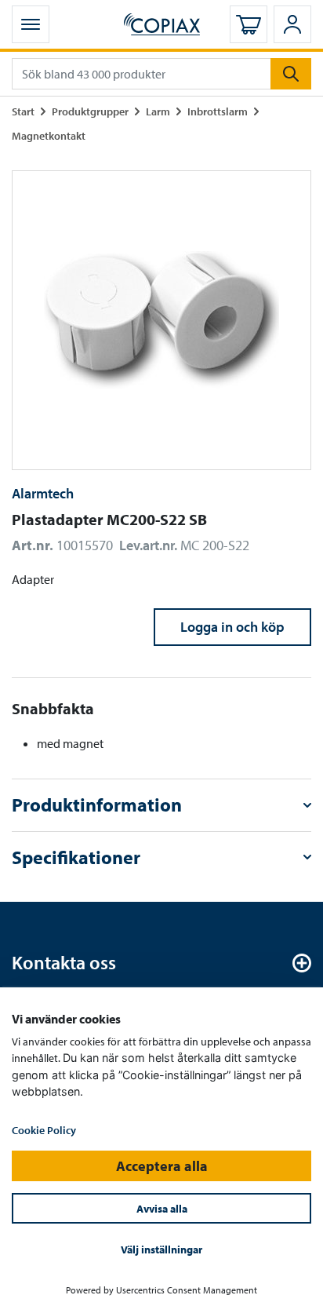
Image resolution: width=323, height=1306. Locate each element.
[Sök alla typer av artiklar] (290, 73)
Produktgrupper (90, 111)
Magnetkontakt (48, 135)
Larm (158, 111)
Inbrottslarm (217, 111)
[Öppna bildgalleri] (161, 320)
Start (23, 111)
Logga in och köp (232, 627)
